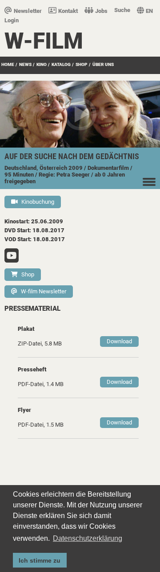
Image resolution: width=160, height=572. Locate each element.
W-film (43, 41)
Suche (122, 10)
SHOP (82, 64)
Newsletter (28, 11)
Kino (41, 64)
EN (149, 11)
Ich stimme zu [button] (39, 560)
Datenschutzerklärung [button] (87, 538)
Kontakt (68, 11)
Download (119, 341)
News (25, 64)
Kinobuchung (37, 201)
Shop (27, 274)
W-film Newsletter (43, 291)
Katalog (61, 64)
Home (7, 64)
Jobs (101, 11)
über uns (103, 64)
